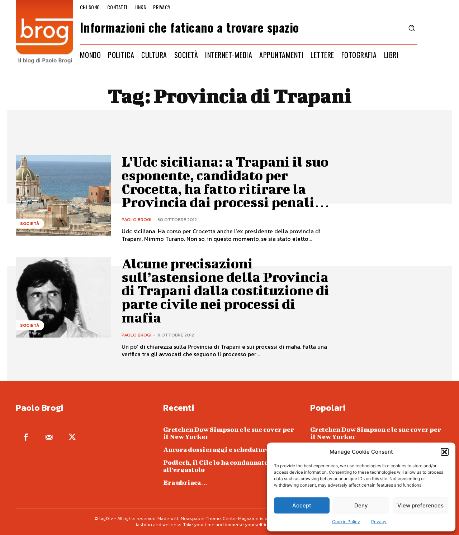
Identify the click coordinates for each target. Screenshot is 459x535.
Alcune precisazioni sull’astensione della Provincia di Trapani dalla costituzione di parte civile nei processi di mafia (225, 290)
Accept (301, 505)
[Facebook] (26, 438)
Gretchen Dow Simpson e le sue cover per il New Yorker (228, 433)
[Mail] (49, 438)
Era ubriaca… (185, 482)
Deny (361, 505)
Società (30, 223)
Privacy (379, 521)
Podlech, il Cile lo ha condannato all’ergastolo (215, 466)
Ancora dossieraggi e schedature (216, 449)
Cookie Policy (346, 521)
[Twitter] (72, 438)
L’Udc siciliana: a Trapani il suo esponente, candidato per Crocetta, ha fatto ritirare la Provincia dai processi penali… (226, 182)
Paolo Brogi (136, 219)
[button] (444, 451)
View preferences (420, 505)
